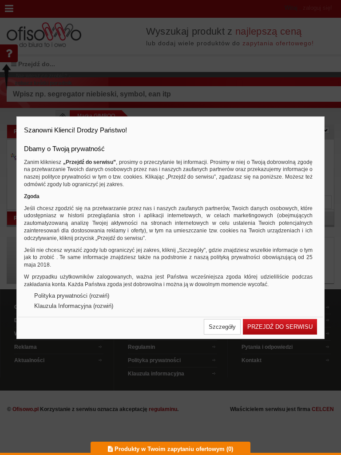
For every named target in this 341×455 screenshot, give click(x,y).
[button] (222, 327)
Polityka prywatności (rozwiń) (71, 296)
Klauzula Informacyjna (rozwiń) (73, 306)
